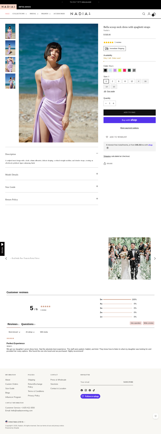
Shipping (107, 156)
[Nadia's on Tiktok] (94, 390)
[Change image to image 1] (10, 31)
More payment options (129, 128)
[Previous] (62, 2)
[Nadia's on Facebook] (82, 390)
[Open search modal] (143, 13)
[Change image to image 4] (10, 81)
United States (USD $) (15, 422)
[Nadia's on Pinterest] (90, 390)
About (7, 380)
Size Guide (9, 388)
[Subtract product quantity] (106, 103)
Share (110, 163)
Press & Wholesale (58, 380)
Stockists (54, 384)
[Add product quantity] (113, 103)
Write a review (148, 323)
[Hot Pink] (124, 70)
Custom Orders (11, 384)
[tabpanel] (80, 346)
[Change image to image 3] (10, 64)
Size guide (111, 91)
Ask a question (136, 323)
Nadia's (107, 30)
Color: (109, 66)
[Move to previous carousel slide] (148, 224)
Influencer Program (13, 397)
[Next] (99, 2)
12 (132, 81)
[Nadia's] (80, 14)
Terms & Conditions (36, 391)
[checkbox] (44, 332)
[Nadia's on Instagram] (86, 390)
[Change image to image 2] (10, 47)
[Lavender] (115, 70)
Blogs (7, 393)
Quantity (107, 98)
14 (107, 87)
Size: (106, 77)
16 (145, 81)
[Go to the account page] (149, 13)
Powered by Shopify (12, 428)
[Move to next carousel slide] (153, 224)
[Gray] (134, 70)
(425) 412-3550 (86, 2)
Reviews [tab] (13, 324)
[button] (118, 299)
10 (114, 87)
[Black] (105, 70)
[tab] (28, 324)
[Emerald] (129, 70)
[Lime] (120, 70)
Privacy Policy (34, 396)
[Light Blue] (110, 70)
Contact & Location (58, 388)
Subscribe (128, 382)
